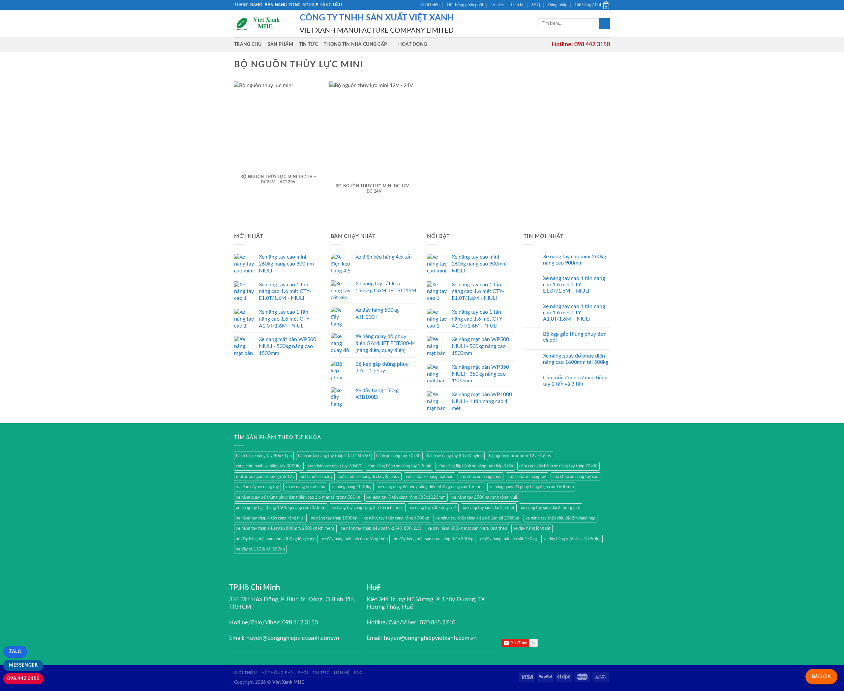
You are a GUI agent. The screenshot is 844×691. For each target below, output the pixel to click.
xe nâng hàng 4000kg (351, 487)
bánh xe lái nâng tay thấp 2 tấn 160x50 (334, 456)
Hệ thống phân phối (465, 5)
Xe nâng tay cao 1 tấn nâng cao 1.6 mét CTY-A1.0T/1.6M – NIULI (574, 313)
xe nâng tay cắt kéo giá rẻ (433, 508)
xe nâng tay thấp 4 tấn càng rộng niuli (270, 518)
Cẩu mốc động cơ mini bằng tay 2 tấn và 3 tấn (575, 381)
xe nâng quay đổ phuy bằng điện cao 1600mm (531, 487)
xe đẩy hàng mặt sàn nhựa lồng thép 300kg (433, 539)
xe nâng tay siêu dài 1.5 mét (489, 508)
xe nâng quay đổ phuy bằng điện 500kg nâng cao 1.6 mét (430, 487)
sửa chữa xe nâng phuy (480, 477)
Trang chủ (248, 44)
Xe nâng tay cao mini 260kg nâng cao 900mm (574, 260)
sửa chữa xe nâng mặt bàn (429, 477)
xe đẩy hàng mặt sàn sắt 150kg (508, 539)
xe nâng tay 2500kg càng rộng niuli (484, 497)
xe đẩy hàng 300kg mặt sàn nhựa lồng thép (467, 528)
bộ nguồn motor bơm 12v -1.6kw (520, 456)
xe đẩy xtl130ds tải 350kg (260, 549)
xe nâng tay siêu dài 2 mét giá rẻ (550, 508)
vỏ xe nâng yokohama (305, 487)
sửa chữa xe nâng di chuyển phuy (369, 477)
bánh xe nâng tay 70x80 (398, 456)
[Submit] (604, 23)
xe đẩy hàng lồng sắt (532, 528)
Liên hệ (518, 5)
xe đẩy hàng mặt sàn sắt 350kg (572, 539)
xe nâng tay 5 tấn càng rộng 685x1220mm (406, 497)
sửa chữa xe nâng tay (527, 477)
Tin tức (497, 5)
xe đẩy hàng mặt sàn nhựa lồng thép (355, 539)
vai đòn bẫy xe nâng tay (257, 487)
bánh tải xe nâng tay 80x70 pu (264, 456)
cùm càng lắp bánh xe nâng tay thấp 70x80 (558, 466)
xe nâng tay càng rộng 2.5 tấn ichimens (368, 508)
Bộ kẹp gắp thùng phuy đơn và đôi (575, 337)
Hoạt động (412, 44)
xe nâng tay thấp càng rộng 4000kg (396, 518)
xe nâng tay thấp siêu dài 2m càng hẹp (560, 518)
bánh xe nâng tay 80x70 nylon (455, 456)
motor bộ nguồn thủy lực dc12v (265, 477)
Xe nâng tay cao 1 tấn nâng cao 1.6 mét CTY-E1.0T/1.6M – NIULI (574, 285)
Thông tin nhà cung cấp (355, 44)
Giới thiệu (430, 5)
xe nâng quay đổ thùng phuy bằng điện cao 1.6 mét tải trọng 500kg (298, 497)
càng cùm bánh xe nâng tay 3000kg (269, 466)
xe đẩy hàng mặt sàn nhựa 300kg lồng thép (276, 539)
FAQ (536, 5)
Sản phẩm (280, 44)
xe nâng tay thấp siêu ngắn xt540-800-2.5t (381, 528)
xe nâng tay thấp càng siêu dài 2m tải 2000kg (477, 518)
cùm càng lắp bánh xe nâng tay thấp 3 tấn (475, 466)
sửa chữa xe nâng (317, 477)
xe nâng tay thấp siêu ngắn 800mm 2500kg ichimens (285, 528)
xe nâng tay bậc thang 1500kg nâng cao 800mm (280, 508)
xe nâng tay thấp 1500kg (334, 518)
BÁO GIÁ (821, 676)
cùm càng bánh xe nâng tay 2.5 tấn (399, 466)
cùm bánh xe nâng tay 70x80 (334, 466)
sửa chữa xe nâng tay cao (575, 477)
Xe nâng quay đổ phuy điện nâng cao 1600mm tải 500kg (575, 359)
